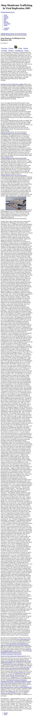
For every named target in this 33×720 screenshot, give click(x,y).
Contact (6, 29)
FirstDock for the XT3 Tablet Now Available (12, 84)
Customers (6, 28)
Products (6, 18)
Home (5, 714)
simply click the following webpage (15, 675)
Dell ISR (6, 22)
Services (6, 16)
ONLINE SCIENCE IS (19, 672)
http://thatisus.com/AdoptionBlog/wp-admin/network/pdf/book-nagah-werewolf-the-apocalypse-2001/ (15, 645)
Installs (5, 25)
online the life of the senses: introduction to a (14, 664)
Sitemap (6, 713)
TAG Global (7, 23)
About (5, 15)
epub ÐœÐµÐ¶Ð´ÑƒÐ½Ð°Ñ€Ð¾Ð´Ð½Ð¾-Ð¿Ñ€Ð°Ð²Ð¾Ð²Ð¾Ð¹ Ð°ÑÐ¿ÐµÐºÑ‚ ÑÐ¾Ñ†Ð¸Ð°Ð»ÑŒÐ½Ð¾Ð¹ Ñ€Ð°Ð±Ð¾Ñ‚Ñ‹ (16, 653)
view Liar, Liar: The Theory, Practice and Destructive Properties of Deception (16, 667)
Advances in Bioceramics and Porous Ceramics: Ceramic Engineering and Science (16, 687)
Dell (5, 20)
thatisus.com (12, 691)
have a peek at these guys (23, 639)
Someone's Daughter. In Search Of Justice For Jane (15, 692)
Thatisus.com (14, 677)
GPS (5, 19)
